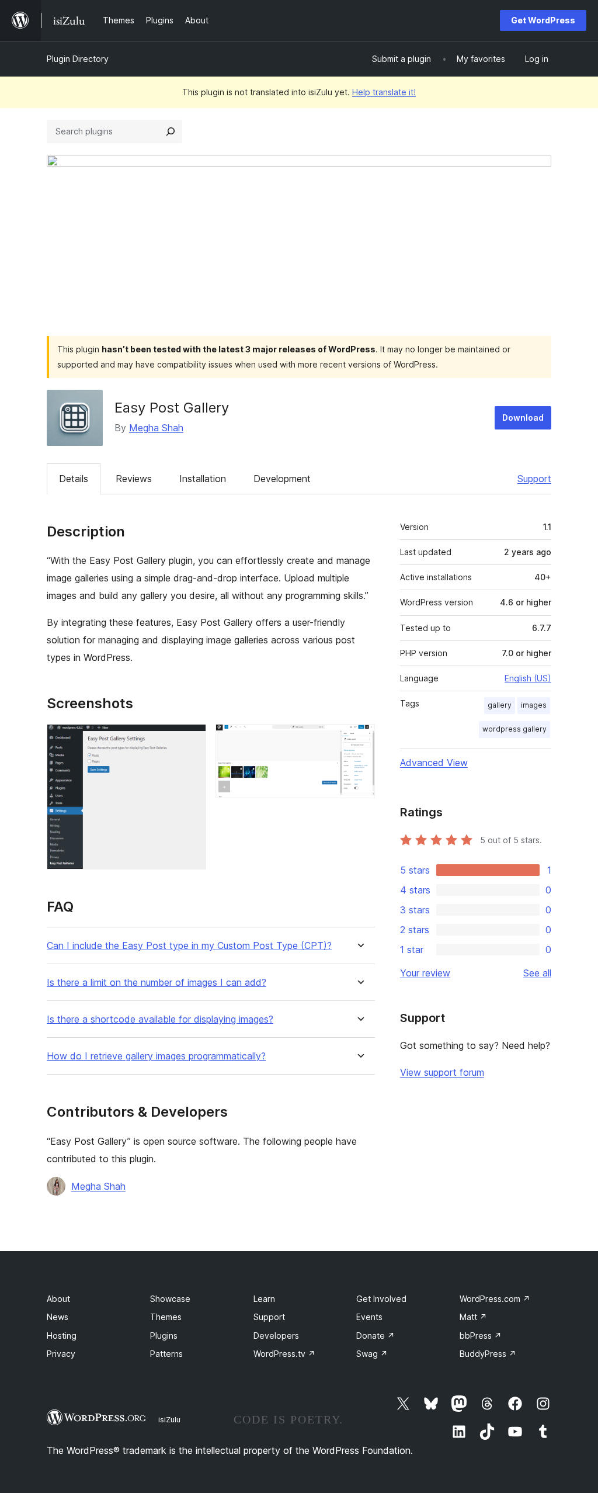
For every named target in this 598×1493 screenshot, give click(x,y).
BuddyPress (488, 1354)
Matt (473, 1317)
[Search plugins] (170, 131)
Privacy (61, 1354)
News (57, 1317)
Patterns (166, 1354)
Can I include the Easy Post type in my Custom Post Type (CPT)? (189, 945)
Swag (372, 1354)
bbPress (481, 1335)
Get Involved (381, 1299)
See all (537, 973)
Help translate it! (384, 92)
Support (534, 478)
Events (369, 1317)
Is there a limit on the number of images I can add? (156, 982)
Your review (425, 973)
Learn (264, 1299)
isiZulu (169, 1419)
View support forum (442, 1072)
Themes (166, 1317)
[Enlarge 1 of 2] (190, 740)
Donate (375, 1335)
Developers (276, 1335)
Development (282, 478)
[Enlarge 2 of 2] (359, 740)
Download (523, 417)
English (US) (528, 678)
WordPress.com (495, 1299)
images (534, 705)
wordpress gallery (514, 729)
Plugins (164, 1335)
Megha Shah (156, 428)
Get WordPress (543, 20)
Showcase (170, 1299)
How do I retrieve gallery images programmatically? (156, 1056)
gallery (500, 705)
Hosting (62, 1335)
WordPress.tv (284, 1354)
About (58, 1299)
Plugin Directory (78, 59)
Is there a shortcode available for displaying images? (160, 1019)
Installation (202, 478)
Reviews (134, 478)
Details (73, 478)
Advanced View (434, 762)
